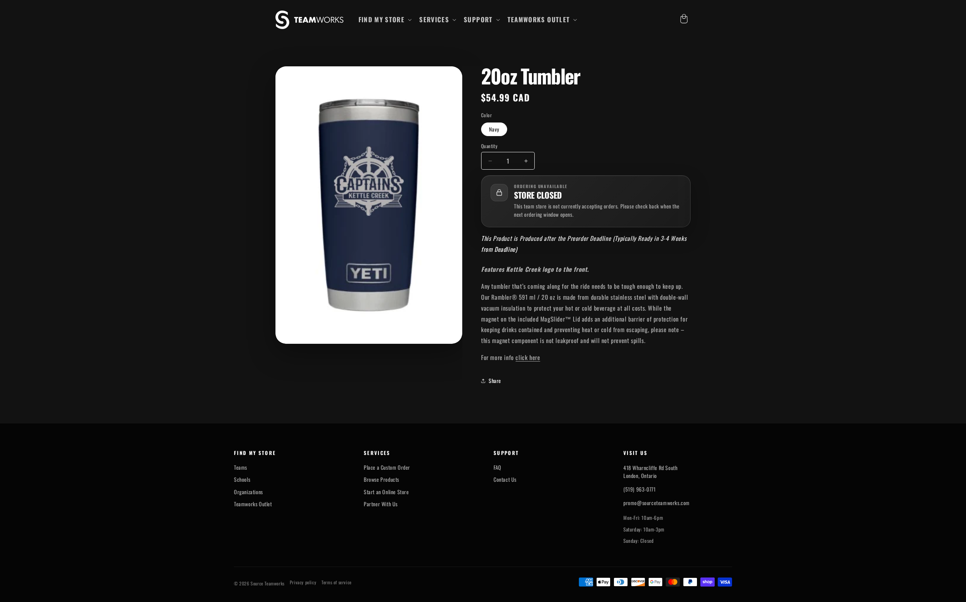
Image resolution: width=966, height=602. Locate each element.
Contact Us (505, 479)
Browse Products (381, 479)
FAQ (497, 467)
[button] (384, 19)
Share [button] (495, 380)
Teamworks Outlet (253, 504)
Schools (242, 479)
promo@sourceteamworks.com (656, 503)
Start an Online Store (386, 492)
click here (527, 357)
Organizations (248, 492)
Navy (494, 129)
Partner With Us (381, 504)
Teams (240, 467)
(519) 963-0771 (639, 489)
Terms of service (336, 582)
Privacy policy (303, 582)
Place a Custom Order (387, 467)
